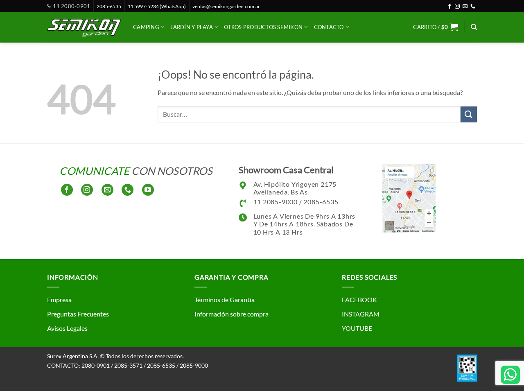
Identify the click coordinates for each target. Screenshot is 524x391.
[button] (435, 27)
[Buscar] (474, 27)
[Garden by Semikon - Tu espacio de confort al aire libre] (84, 27)
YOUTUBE (357, 328)
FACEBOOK (359, 299)
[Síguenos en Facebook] (449, 6)
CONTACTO (329, 27)
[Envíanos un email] (465, 6)
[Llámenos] (472, 6)
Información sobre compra (231, 314)
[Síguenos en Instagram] (457, 6)
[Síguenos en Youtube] (148, 190)
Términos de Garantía (224, 299)
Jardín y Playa (191, 27)
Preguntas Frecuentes (78, 314)
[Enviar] (469, 114)
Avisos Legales (67, 328)
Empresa (59, 299)
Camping (146, 27)
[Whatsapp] (510, 375)
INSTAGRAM (360, 314)
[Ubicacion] (409, 197)
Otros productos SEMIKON (263, 27)
